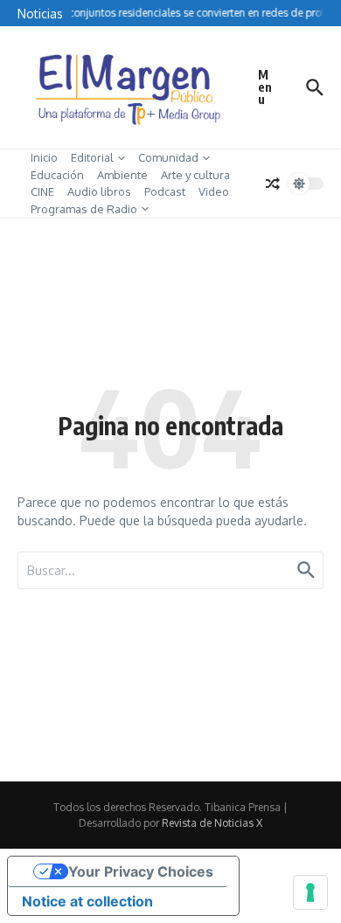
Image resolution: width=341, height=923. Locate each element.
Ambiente (122, 175)
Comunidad (168, 157)
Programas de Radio (84, 209)
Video (213, 191)
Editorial (92, 157)
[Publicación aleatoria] (273, 184)
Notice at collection (87, 901)
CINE (42, 191)
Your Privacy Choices (140, 871)
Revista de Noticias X (212, 822)
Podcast (164, 191)
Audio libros (99, 191)
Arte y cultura (195, 175)
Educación (57, 175)
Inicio (44, 157)
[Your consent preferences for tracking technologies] (310, 892)
